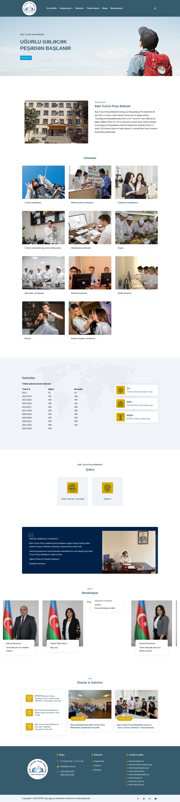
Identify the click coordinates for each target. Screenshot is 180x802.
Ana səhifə (52, 8)
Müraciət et (26, 58)
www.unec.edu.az (136, 781)
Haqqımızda (65, 8)
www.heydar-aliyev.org (138, 768)
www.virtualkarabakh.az (139, 774)
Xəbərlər (97, 766)
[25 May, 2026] (136, 704)
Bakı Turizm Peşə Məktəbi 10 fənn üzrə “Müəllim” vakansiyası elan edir (47, 726)
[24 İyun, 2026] (90, 704)
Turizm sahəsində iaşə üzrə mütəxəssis (43, 248)
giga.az (52, 798)
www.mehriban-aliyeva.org (140, 765)
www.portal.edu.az (137, 771)
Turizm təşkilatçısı (33, 203)
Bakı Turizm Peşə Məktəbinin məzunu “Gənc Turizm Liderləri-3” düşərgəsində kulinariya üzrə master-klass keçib (135, 727)
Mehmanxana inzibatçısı (82, 203)
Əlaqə (105, 8)
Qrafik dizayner (125, 293)
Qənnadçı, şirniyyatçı (34, 293)
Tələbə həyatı (93, 8)
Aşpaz (121, 248)
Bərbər (28, 338)
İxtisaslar (79, 8)
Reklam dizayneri (79, 293)
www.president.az (136, 761)
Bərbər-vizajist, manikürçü (83, 338)
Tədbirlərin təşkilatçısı (128, 203)
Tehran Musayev (141, 643)
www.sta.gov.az (135, 778)
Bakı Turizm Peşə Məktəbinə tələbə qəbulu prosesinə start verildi (47, 712)
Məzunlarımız (116, 8)
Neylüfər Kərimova (53, 601)
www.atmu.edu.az (136, 785)
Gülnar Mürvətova (8, 643)
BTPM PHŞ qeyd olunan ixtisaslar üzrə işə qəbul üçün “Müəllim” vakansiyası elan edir (48, 698)
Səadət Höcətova (97, 643)
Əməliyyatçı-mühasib (81, 248)
